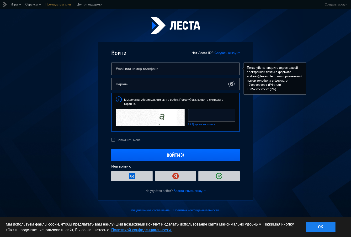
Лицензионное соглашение (150, 210)
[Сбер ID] (219, 176)
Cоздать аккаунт (337, 4)
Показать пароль (231, 84)
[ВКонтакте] (132, 176)
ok (320, 226)
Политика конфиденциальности (196, 210)
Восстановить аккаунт (190, 191)
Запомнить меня (128, 140)
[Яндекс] (175, 176)
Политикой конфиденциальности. (141, 229)
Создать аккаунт (227, 53)
